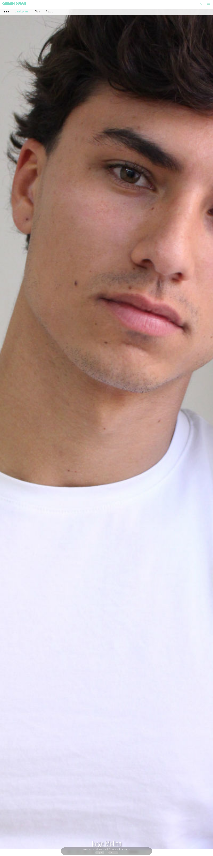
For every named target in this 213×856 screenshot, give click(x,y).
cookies (90, 849)
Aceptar (100, 852)
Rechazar (113, 852)
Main (37, 11)
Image (6, 11)
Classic (49, 11)
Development (22, 11)
